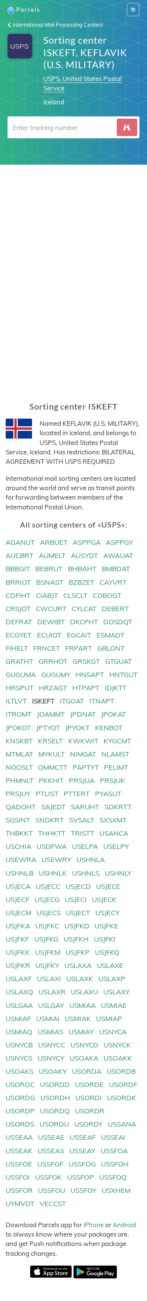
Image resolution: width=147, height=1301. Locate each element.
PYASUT (108, 793)
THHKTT (52, 833)
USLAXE (110, 965)
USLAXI (49, 978)
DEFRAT (19, 622)
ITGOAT (72, 701)
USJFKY (47, 965)
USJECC (48, 886)
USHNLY (118, 873)
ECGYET (19, 635)
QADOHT (21, 807)
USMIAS (50, 1031)
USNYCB (19, 1045)
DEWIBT (51, 622)
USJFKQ (107, 952)
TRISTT (82, 833)
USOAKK (118, 1058)
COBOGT (107, 595)
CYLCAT (84, 608)
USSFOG (82, 1164)
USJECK (104, 899)
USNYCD (84, 1045)
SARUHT (85, 807)
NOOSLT (19, 767)
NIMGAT (83, 754)
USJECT (78, 912)
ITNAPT (101, 701)
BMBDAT (116, 568)
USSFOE (19, 1164)
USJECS (49, 912)
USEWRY (56, 859)
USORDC (20, 1084)
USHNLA (91, 859)
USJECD (78, 886)
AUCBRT (20, 555)
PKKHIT (51, 780)
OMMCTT (52, 767)
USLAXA (78, 965)
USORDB (121, 1071)
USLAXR (52, 992)
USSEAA (19, 1137)
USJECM (18, 912)
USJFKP (78, 952)
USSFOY (83, 1190)
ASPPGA (87, 542)
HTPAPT (86, 687)
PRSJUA (82, 780)
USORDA (86, 1071)
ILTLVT (16, 701)
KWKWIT (83, 741)
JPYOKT (77, 727)
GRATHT (19, 661)
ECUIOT (49, 635)
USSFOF (50, 1164)
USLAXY (116, 992)
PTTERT (77, 793)
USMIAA (82, 1005)
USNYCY (51, 1058)
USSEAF (83, 1137)
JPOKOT (18, 727)
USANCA (114, 833)
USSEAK (19, 1151)
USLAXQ (19, 992)
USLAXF (19, 978)
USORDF (123, 1084)
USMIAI (48, 1018)
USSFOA (114, 1151)
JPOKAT (113, 714)
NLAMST (115, 754)
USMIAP (109, 1018)
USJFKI (104, 939)
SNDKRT (49, 820)
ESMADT (110, 635)
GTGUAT (118, 661)
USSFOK (48, 1177)
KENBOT (108, 727)
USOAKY (53, 1071)
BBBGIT (18, 568)
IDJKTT (116, 687)
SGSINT (18, 820)
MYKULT (51, 754)
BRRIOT (18, 582)
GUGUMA (21, 674)
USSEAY (82, 1151)
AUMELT (52, 555)
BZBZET (81, 582)
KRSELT (50, 741)
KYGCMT (117, 741)
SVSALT (81, 820)
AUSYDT (84, 555)
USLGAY (51, 1005)
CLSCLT (75, 595)
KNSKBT (19, 741)
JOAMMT (51, 714)
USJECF (17, 899)
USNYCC (51, 1045)
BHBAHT (82, 568)
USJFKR (18, 965)
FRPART (78, 648)
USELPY (116, 846)
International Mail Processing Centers (57, 24)
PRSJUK (112, 780)
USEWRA (21, 859)
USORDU (54, 1124)
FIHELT (17, 648)
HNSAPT (90, 674)
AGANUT (20, 542)
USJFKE (106, 926)
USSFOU (51, 1190)
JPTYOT (48, 727)
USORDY (88, 1124)
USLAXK (79, 978)
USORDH (55, 1097)
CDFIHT (18, 595)
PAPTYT (86, 767)
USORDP (20, 1111)
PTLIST (47, 793)
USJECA (18, 886)
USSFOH (115, 1164)
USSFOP (80, 1177)
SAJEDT (53, 807)
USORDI (88, 1097)
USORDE (89, 1084)
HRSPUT (20, 687)
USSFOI (18, 1177)
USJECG (47, 899)
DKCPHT (84, 622)
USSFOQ (113, 1177)
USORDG (20, 1097)
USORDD (55, 1084)
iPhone (93, 1225)
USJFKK (18, 952)
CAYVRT (113, 582)
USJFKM (47, 952)
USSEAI (113, 1137)
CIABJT (47, 595)
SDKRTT (118, 807)
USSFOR (19, 1190)
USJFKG (46, 939)
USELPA (85, 846)
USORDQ (55, 1111)
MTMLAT (19, 754)
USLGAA (19, 1005)
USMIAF (18, 1018)
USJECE (108, 886)
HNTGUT (123, 674)
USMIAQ (19, 1031)
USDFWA (52, 846)
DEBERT (115, 608)
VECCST (53, 1203)
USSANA (122, 1124)
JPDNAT (83, 714)
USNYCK (117, 1045)
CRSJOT (18, 608)
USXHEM (116, 1190)
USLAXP (111, 978)
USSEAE (51, 1137)
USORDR (89, 1111)
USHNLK (53, 873)
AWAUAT (118, 555)
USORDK (121, 1097)
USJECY (107, 912)
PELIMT (116, 767)
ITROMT (19, 714)
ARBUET (53, 542)
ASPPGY (119, 542)
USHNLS (86, 873)
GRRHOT (52, 661)
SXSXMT (113, 820)
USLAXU (84, 992)
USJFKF (17, 939)
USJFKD (76, 926)
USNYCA (113, 1031)
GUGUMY (55, 674)
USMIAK (78, 1018)
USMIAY (81, 1031)
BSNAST (49, 582)
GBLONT (111, 648)
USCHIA (18, 846)
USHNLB (20, 873)
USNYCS (19, 1058)
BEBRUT (49, 568)
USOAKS (20, 1071)
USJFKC (47, 926)
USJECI (76, 899)
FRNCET (46, 648)
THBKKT (19, 833)
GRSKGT (86, 661)
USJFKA (18, 926)
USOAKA (84, 1058)
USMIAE (114, 1005)
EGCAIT (79, 635)
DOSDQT (117, 622)
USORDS (20, 1124)
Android (124, 1225)
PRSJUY (18, 793)
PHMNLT (20, 780)
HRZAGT (53, 687)
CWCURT (51, 608)
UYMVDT (20, 1203)
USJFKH (76, 939)
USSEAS (51, 1151)
